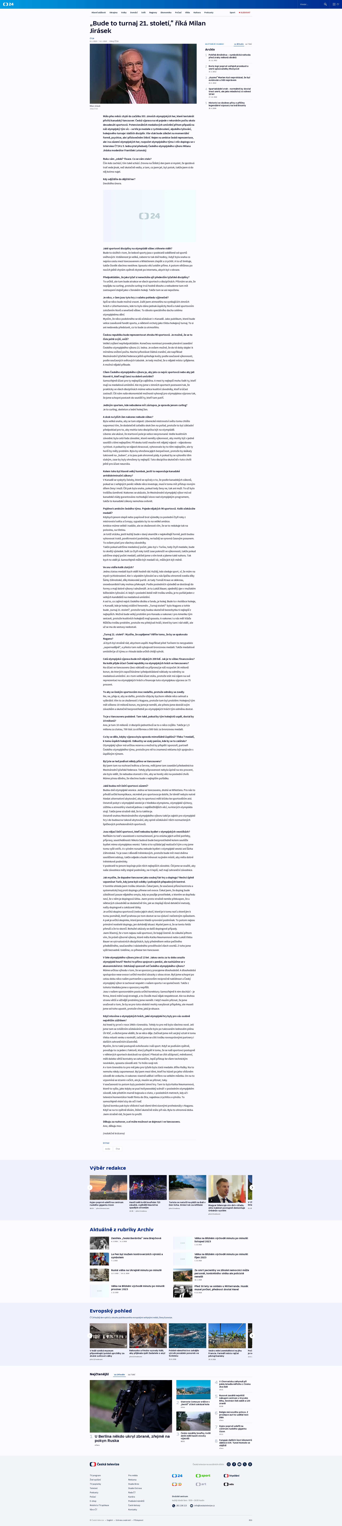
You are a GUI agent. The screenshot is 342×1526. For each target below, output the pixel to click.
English (110, 1520)
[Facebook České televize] (234, 1464)
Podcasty (208, 12)
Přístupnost (138, 1520)
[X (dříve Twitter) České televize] (245, 1464)
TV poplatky (95, 1484)
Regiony (153, 12)
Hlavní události (99, 12)
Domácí (134, 12)
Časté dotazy (134, 1505)
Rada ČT (132, 1492)
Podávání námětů (136, 1501)
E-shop (93, 1501)
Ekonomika (166, 12)
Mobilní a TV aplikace (99, 1505)
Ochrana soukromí (123, 1520)
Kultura (197, 12)
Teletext (94, 1488)
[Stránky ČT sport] (203, 1475)
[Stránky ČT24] (177, 1475)
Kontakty (132, 1509)
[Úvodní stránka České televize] (105, 1464)
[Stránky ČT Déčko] (177, 1484)
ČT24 (92, 38)
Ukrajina (113, 12)
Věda (187, 12)
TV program (95, 1475)
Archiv (107, 1149)
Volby (124, 12)
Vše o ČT (93, 1509)
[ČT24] (8, 4)
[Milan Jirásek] (143, 74)
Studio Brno (133, 1484)
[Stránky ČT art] (201, 1484)
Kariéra (131, 1496)
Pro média (133, 1475)
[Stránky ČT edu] (229, 1484)
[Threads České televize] (250, 1464)
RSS (250, 1520)
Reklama (132, 1479)
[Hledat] (325, 4)
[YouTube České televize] (239, 1464)
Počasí (178, 12)
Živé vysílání (95, 1479)
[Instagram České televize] (229, 1464)
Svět (143, 12)
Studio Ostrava (135, 1488)
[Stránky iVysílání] (231, 1475)
